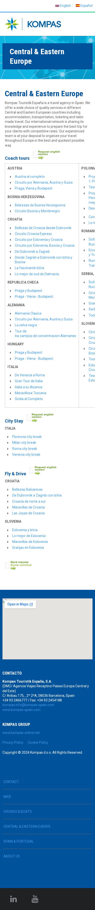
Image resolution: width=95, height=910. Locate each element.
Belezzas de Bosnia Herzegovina (40, 205)
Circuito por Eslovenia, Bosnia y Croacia (45, 245)
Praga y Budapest (28, 291)
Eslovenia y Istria (25, 530)
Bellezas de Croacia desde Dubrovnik (43, 228)
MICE (7, 797)
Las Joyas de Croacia (28, 513)
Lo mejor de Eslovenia (29, 536)
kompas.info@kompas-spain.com (28, 705)
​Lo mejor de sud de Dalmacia (37, 274)
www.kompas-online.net (21, 733)
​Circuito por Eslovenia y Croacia (39, 240)
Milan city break (24, 442)
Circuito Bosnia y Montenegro (37, 211)
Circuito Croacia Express (33, 234)
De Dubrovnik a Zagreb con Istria (37, 495)
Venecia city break (26, 454)
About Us (11, 856)
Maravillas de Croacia (28, 507)
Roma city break (24, 449)
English (65, 6)
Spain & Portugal (18, 841)
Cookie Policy (38, 742)
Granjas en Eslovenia (28, 548)
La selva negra (26, 325)
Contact (11, 782)
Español (86, 6)
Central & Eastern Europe (27, 826)
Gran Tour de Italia (29, 381)
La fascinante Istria (29, 268)
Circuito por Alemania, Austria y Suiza (44, 182)
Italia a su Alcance (28, 387)
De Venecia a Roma (30, 375)
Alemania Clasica (28, 313)
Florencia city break (27, 437)
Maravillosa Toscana (30, 393)
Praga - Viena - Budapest (34, 296)
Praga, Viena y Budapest (33, 188)
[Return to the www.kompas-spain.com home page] (32, 24)
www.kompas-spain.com (21, 710)
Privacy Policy (12, 742)
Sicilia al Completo (29, 399)
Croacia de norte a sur (29, 501)
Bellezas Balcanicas (27, 489)
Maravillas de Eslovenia (30, 542)
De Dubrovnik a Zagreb (32, 252)
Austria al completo (30, 177)
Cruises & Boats (17, 812)
